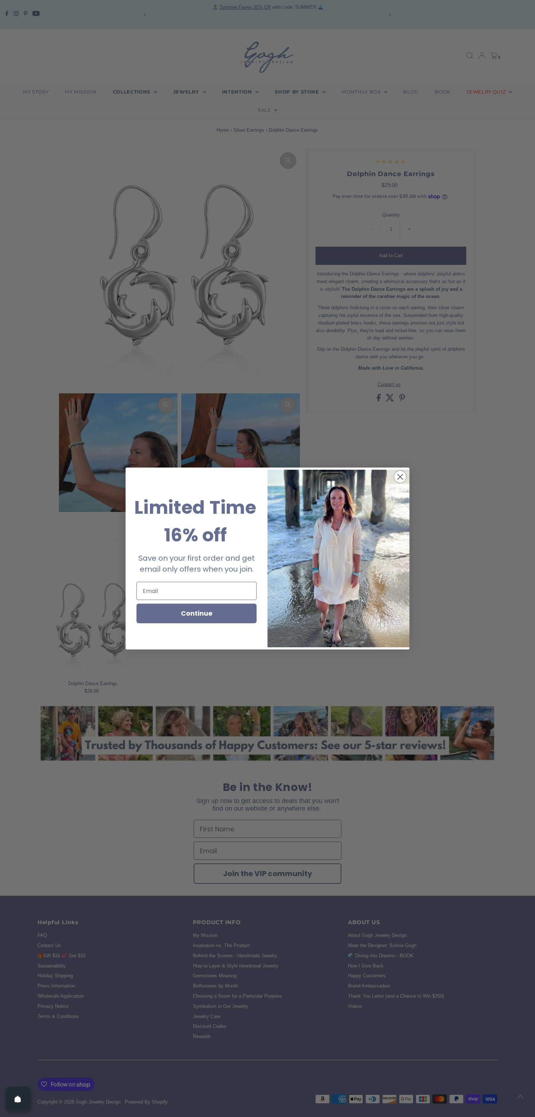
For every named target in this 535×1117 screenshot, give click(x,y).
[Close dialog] (400, 476)
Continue (197, 613)
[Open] (17, 1099)
